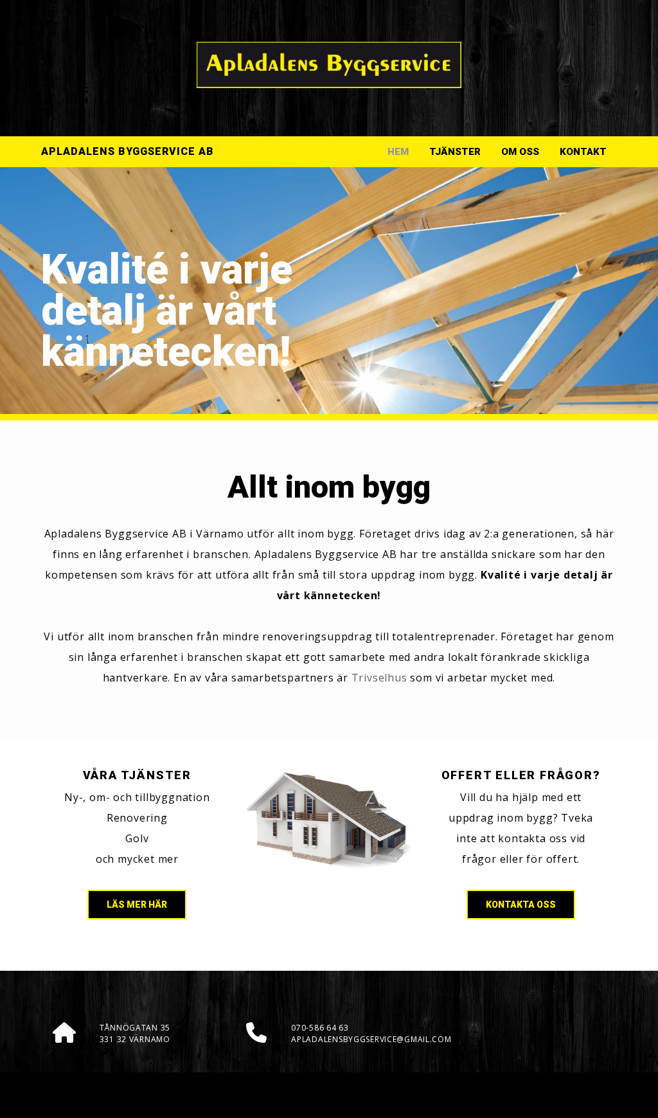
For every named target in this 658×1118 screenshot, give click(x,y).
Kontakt (583, 152)
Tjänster (455, 152)
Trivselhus (379, 678)
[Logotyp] (329, 65)
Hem (398, 152)
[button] (136, 904)
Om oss (520, 152)
